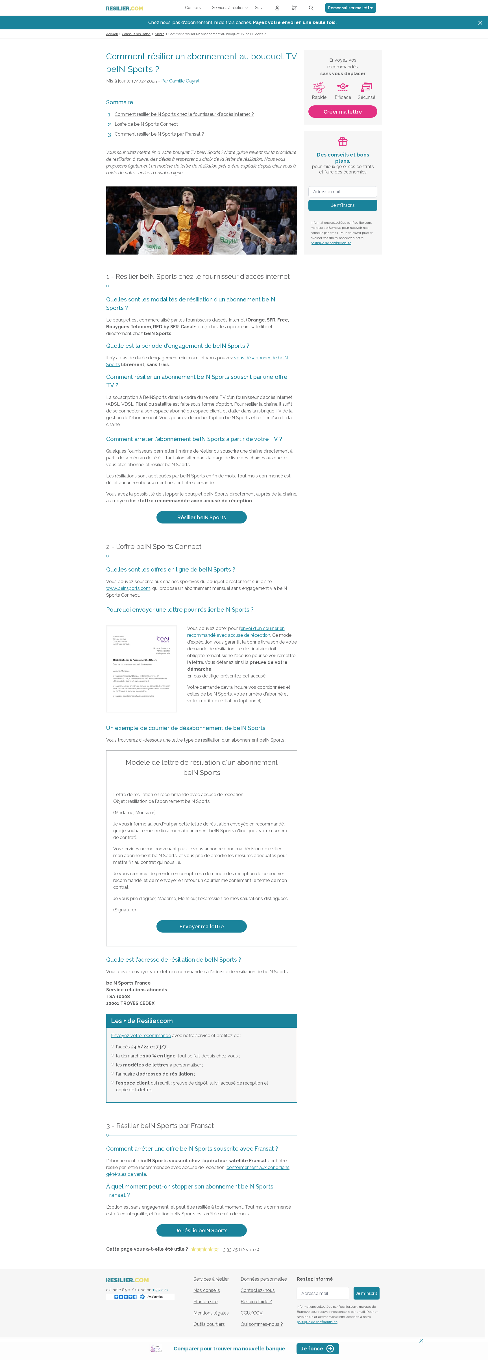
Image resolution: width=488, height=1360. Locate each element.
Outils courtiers (209, 1324)
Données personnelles (264, 1279)
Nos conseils (206, 1290)
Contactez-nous (258, 1290)
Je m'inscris (343, 205)
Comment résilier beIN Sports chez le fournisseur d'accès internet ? (184, 114)
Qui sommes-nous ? (262, 1324)
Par (180, 81)
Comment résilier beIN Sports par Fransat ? (159, 134)
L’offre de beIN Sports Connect (146, 124)
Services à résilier (211, 1279)
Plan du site (205, 1301)
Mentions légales (211, 1313)
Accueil (112, 34)
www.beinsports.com (128, 588)
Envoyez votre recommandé (141, 1035)
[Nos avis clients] (140, 1296)
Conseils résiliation (136, 34)
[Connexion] (277, 8)
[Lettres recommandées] (294, 8)
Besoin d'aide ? (256, 1301)
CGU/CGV (252, 1313)
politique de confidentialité (331, 243)
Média (159, 34)
